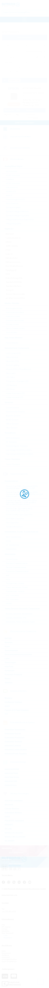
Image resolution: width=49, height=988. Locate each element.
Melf (7, 575)
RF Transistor (11, 442)
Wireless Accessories (14, 833)
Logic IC (9, 254)
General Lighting (12, 365)
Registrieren (7, 938)
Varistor (9, 603)
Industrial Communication (16, 750)
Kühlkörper (9, 671)
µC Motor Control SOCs (15, 298)
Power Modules (12, 343)
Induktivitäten (11, 549)
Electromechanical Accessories (18, 654)
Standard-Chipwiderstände (17, 563)
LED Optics (10, 377)
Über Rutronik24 (8, 933)
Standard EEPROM (14, 282)
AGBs (4, 951)
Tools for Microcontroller (15, 294)
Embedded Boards (13, 734)
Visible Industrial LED (14, 397)
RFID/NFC (9, 825)
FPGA (8, 250)
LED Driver (10, 389)
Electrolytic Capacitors (15, 519)
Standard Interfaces (14, 286)
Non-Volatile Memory (14, 266)
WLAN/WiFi (9, 841)
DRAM (8, 242)
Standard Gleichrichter (15, 320)
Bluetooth (9, 805)
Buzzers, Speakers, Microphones (19, 614)
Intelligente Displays (13, 702)
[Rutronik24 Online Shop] (15, 4)
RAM (8, 274)
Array (8, 579)
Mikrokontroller (12, 258)
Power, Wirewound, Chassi (17, 587)
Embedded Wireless (13, 813)
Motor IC (9, 196)
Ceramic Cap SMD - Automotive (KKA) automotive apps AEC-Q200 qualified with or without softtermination (21, 502)
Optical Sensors (12, 424)
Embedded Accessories (15, 730)
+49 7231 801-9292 (9, 912)
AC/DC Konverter (13, 175)
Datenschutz (6, 953)
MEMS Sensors (12, 420)
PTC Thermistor (12, 599)
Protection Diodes (13, 316)
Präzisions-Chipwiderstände (17, 571)
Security (8, 829)
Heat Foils (9, 667)
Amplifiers (10, 179)
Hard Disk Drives (12, 777)
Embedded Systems (13, 742)
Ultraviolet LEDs (12, 361)
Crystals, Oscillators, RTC (16, 618)
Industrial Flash (11, 773)
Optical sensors (12, 357)
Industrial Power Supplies (16, 754)
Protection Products (13, 675)
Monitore (8, 698)
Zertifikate (5, 955)
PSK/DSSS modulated (14, 821)
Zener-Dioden (11, 333)
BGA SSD (10, 234)
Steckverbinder (11, 650)
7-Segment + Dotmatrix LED (17, 381)
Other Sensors (11, 428)
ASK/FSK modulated (14, 801)
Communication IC (13, 238)
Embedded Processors (15, 738)
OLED (7, 706)
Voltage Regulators (13, 224)
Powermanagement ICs (15, 200)
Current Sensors (12, 408)
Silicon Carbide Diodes (15, 329)
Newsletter (5, 931)
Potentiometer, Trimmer (15, 591)
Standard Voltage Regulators (17, 216)
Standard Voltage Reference (17, 212)
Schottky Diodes (12, 325)
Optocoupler (11, 373)
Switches (9, 683)
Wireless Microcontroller (15, 837)
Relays (8, 679)
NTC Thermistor (12, 595)
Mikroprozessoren (13, 262)
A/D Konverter (11, 171)
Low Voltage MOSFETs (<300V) (19, 450)
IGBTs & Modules (13, 438)
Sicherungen (10, 663)
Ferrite (8, 541)
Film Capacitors (12, 523)
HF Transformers (12, 545)
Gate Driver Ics (12, 187)
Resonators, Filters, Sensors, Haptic (20, 622)
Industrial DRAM (12, 769)
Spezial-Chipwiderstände (16, 567)
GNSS (7, 817)
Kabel (7, 646)
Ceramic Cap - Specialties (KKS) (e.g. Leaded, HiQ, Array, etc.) (19, 510)
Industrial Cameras (13, 746)
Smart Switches (12, 204)
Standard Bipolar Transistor (17, 446)
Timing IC (10, 290)
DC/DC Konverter (13, 183)
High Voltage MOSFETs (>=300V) (19, 454)
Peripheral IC (11, 270)
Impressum (6, 957)
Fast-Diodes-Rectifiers (15, 312)
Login (5, 935)
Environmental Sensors (15, 412)
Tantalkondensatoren (14, 527)
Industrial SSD (11, 781)
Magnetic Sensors (13, 416)
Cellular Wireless (12, 809)
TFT (6, 714)
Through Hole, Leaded (15, 583)
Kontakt (4, 929)
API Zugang (6, 927)
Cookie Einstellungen (9, 961)
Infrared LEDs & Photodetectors (18, 369)
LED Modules (11, 385)
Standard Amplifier (13, 208)
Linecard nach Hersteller (20, 148)
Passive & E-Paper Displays (17, 710)
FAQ (3, 925)
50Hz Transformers (13, 537)
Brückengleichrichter (14, 308)
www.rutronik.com (9, 895)
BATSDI (8, 638)
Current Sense (12, 559)
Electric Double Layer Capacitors (19, 515)
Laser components (13, 353)
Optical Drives (11, 785)
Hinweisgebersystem (9, 959)
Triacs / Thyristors (13, 464)
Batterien (9, 642)
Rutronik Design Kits (14, 278)
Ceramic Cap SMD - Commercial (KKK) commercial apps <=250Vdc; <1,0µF (22, 487)
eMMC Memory (12, 246)
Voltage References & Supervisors (20, 220)
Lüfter (7, 659)
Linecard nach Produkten (20, 137)
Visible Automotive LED (15, 393)
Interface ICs (11, 192)
